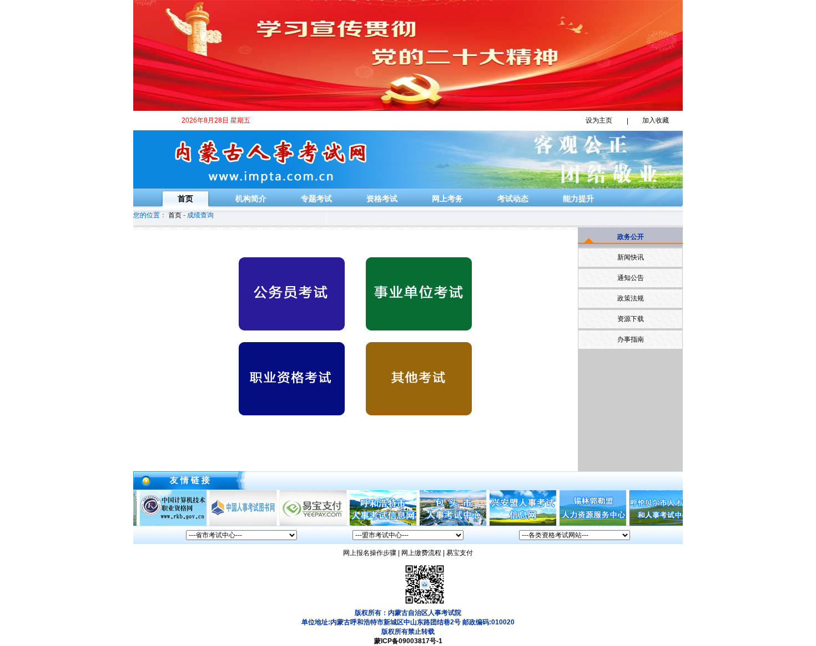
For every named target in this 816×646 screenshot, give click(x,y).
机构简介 (250, 198)
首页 (185, 198)
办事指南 (630, 339)
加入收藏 (655, 120)
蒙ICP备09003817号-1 (408, 641)
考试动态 (512, 198)
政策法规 (630, 298)
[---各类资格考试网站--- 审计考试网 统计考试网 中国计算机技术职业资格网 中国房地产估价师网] (574, 535)
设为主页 (599, 120)
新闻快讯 (630, 257)
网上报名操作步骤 (369, 553)
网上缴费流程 (421, 553)
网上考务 (447, 198)
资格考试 (381, 198)
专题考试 (316, 198)
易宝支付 (459, 553)
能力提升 (578, 198)
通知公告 (630, 278)
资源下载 (630, 319)
